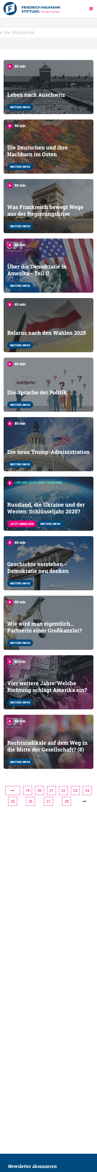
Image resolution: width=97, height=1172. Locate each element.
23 (75, 790)
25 (13, 801)
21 (51, 790)
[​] (12, 790)
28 (67, 801)
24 (87, 790)
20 (39, 790)
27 (48, 801)
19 (27, 790)
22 (63, 790)
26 (30, 801)
